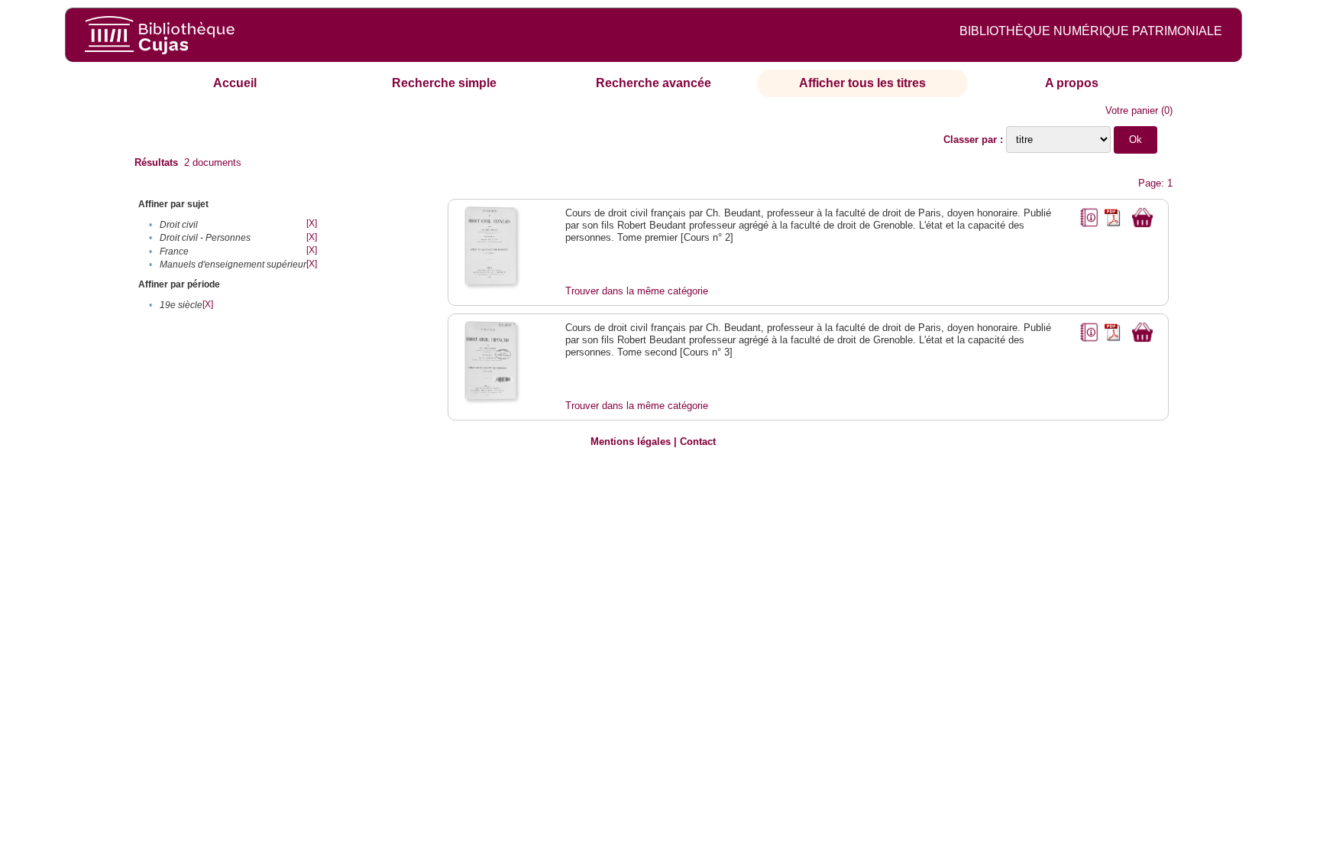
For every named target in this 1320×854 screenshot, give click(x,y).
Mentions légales (630, 441)
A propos (1071, 82)
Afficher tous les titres (862, 82)
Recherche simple (444, 82)
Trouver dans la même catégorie (636, 291)
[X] (311, 223)
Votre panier (1131, 110)
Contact (698, 441)
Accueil (235, 82)
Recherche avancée (653, 82)
